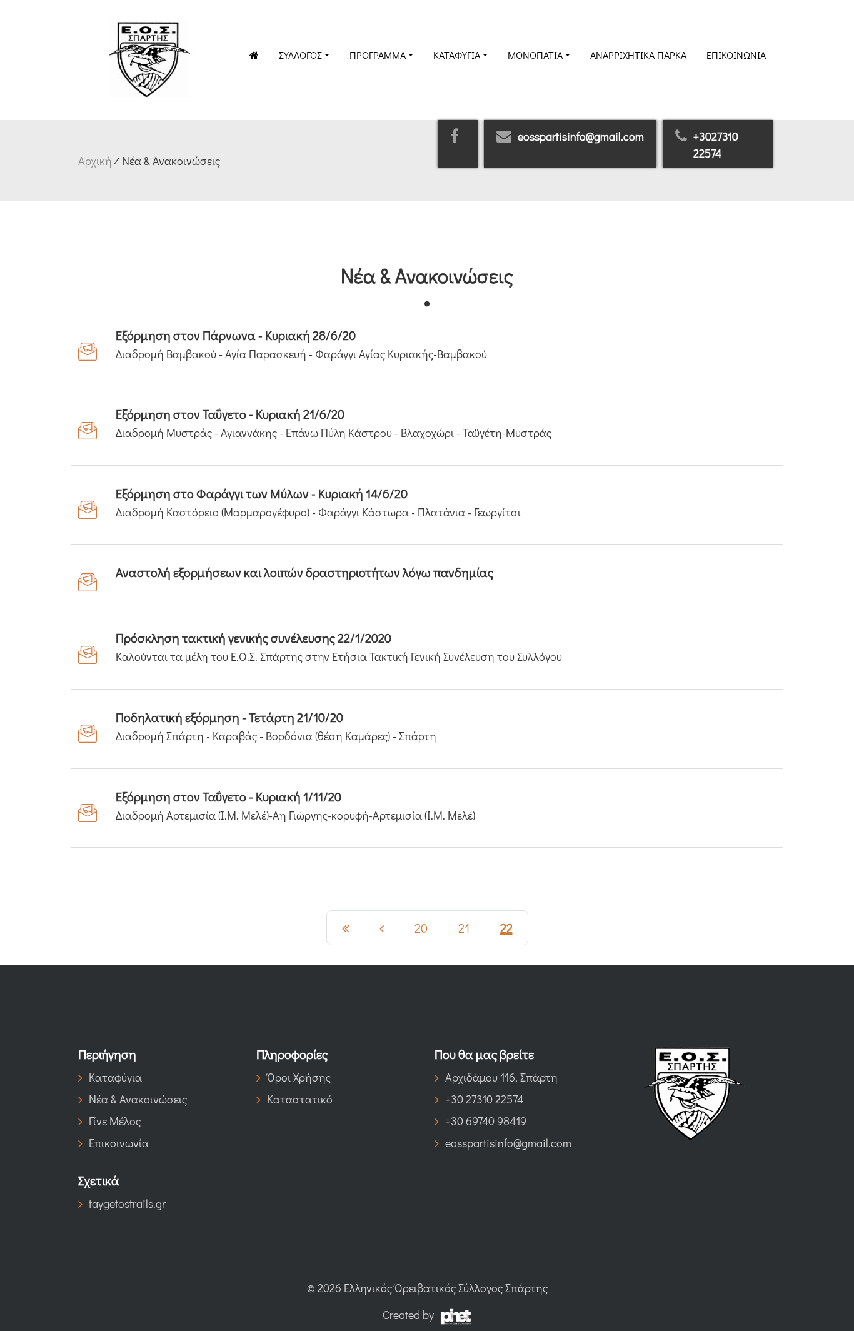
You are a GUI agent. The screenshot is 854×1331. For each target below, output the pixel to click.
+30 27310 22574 (484, 1099)
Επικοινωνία (736, 54)
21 (464, 928)
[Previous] (345, 927)
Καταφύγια (456, 54)
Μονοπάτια (535, 54)
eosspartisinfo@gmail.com (581, 136)
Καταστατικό (300, 1099)
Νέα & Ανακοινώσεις (138, 1099)
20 (421, 928)
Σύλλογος (300, 54)
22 (506, 928)
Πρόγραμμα (377, 54)
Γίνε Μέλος (115, 1120)
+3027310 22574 (715, 145)
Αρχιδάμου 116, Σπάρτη (501, 1077)
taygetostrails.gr (127, 1203)
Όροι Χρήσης (299, 1077)
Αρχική (95, 160)
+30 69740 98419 (485, 1120)
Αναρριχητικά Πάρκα (638, 54)
